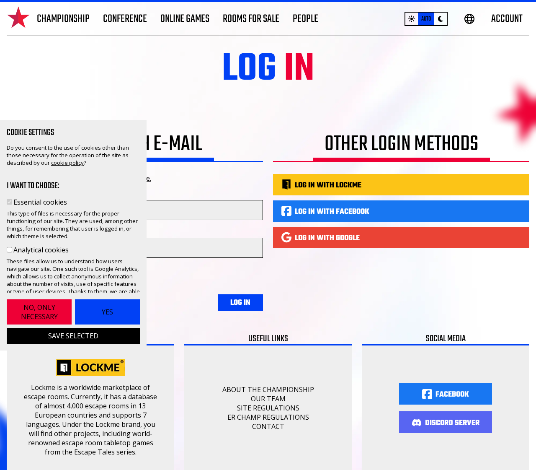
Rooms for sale (251, 18)
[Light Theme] (411, 19)
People (305, 18)
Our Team (268, 398)
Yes (107, 312)
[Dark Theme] (440, 19)
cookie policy (67, 162)
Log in (240, 303)
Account (507, 18)
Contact (268, 426)
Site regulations (268, 408)
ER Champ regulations (268, 417)
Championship (63, 18)
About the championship (268, 389)
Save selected (73, 335)
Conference (125, 18)
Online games (184, 18)
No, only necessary (39, 312)
